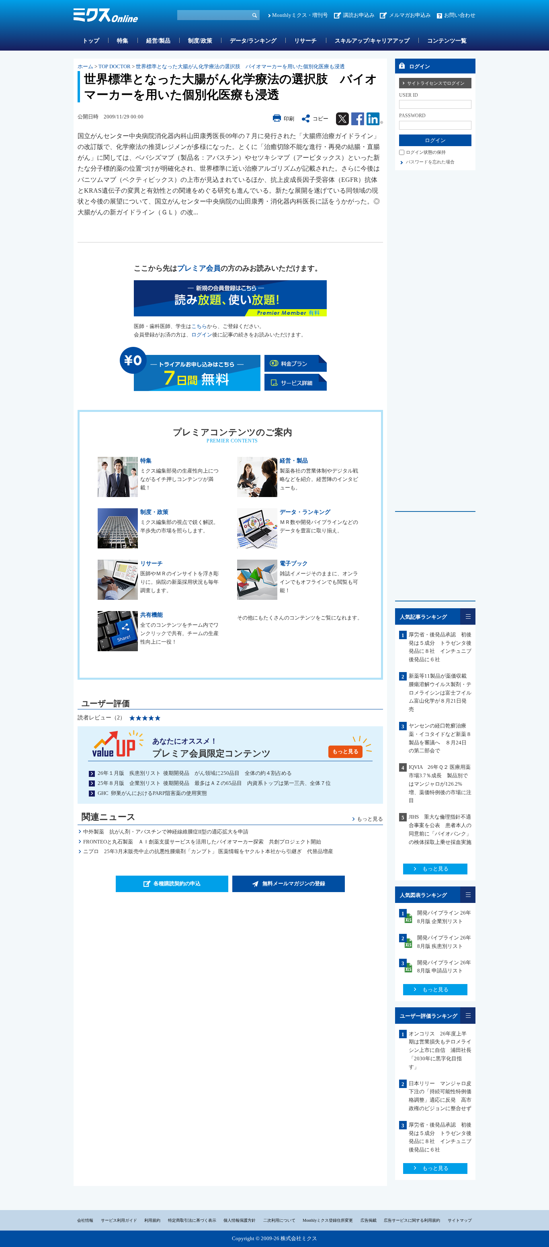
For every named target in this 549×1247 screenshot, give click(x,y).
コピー (320, 119)
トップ (90, 41)
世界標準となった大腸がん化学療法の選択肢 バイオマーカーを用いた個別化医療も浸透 (240, 66)
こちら (199, 326)
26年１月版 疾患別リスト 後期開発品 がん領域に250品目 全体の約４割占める (195, 773)
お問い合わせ (459, 15)
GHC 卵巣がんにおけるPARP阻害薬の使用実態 (152, 793)
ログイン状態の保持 (426, 152)
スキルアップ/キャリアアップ (372, 41)
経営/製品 (158, 41)
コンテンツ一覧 (447, 41)
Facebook (357, 118)
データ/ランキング (253, 41)
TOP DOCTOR (114, 66)
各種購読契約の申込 (177, 883)
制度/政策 (200, 41)
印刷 (289, 119)
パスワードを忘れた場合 (430, 161)
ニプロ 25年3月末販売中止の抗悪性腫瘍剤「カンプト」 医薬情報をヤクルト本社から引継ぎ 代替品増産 (210, 851)
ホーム (85, 66)
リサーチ (305, 41)
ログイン (201, 335)
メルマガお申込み (410, 15)
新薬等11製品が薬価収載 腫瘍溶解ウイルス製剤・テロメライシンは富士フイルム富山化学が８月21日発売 (440, 692)
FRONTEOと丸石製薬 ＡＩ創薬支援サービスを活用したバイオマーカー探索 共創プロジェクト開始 (202, 842)
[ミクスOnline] (106, 16)
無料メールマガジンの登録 (293, 883)
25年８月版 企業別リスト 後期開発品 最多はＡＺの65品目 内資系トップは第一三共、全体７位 (214, 783)
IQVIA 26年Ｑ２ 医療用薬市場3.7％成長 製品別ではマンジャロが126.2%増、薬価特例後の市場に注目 (440, 783)
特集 (122, 41)
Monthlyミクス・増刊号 (300, 15)
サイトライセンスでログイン (436, 83)
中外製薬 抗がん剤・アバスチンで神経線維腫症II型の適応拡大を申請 (165, 832)
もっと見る (345, 751)
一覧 (467, 616)
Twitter (342, 118)
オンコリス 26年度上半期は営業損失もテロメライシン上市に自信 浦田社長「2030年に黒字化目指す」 (440, 1050)
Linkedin (375, 118)
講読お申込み (359, 15)
